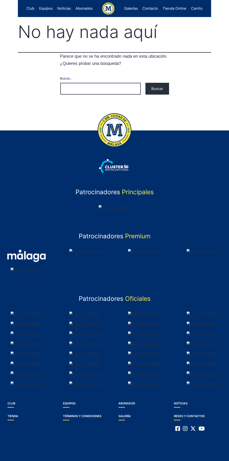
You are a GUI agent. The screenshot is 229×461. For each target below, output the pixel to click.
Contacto (150, 8)
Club (30, 8)
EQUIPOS (69, 403)
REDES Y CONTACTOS (189, 416)
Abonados (83, 8)
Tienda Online (174, 8)
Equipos (46, 8)
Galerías (131, 8)
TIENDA (13, 416)
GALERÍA (124, 416)
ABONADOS (126, 403)
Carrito (197, 8)
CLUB (11, 403)
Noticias (64, 8)
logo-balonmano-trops (107, 8)
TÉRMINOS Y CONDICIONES (82, 416)
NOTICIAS (180, 403)
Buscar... (66, 78)
